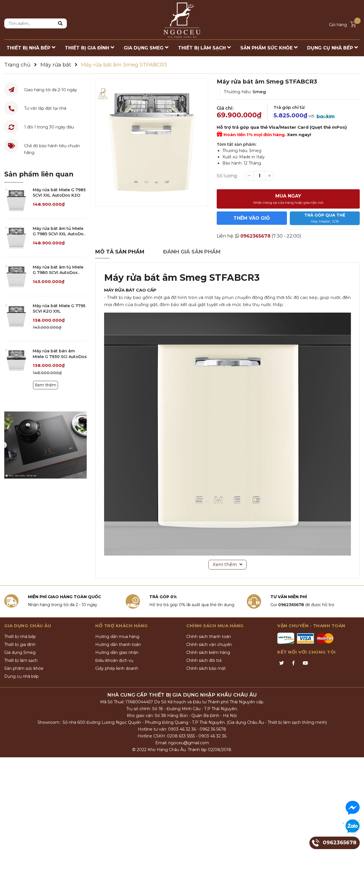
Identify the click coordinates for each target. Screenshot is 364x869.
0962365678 (255, 236)
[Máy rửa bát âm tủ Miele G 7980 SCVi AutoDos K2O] (16, 277)
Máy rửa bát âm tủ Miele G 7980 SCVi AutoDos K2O (58, 273)
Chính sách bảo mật (206, 668)
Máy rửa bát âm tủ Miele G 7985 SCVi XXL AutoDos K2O (59, 234)
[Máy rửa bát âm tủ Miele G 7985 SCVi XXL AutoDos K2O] (16, 238)
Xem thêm (45, 385)
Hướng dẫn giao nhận (116, 652)
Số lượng (227, 175)
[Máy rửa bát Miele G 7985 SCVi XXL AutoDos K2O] (16, 199)
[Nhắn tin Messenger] (353, 808)
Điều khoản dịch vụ (114, 660)
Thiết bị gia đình (20, 644)
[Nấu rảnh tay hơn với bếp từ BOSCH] (45, 445)
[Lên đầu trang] (354, 859)
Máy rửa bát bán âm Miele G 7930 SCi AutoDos (60, 353)
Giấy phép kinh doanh (116, 668)
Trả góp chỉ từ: (289, 107)
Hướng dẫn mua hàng (117, 636)
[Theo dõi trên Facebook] (293, 663)
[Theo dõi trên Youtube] (305, 663)
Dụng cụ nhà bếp (21, 676)
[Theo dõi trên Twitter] (281, 663)
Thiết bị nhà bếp (20, 636)
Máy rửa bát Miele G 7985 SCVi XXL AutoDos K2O (59, 192)
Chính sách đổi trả (204, 660)
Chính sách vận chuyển (209, 644)
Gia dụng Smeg (20, 652)
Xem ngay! (299, 134)
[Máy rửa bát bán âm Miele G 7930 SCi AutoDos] (16, 360)
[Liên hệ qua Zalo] (353, 826)
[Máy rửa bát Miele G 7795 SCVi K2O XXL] (16, 315)
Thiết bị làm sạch (21, 660)
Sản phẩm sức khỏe (24, 668)
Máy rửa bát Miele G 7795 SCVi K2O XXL (59, 308)
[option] (151, 142)
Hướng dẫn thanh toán (118, 644)
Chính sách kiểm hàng (208, 652)
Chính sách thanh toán (208, 636)
